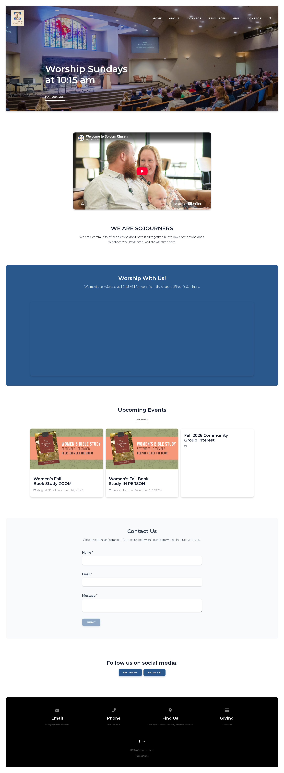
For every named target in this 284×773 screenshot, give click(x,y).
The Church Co (142, 755)
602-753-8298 (113, 724)
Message (89, 595)
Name (87, 552)
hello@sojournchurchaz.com (57, 724)
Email (87, 574)
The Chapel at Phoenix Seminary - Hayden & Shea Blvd (170, 724)
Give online (227, 724)
